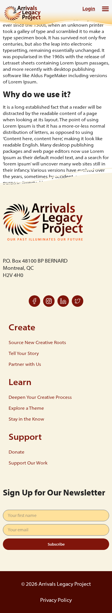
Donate (16, 452)
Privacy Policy (56, 600)
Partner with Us (25, 364)
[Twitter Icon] (77, 301)
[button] (105, 8)
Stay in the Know (26, 419)
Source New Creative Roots (37, 342)
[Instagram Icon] (49, 301)
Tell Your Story (24, 353)
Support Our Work (28, 463)
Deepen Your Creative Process (40, 397)
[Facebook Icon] (34, 301)
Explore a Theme (26, 408)
